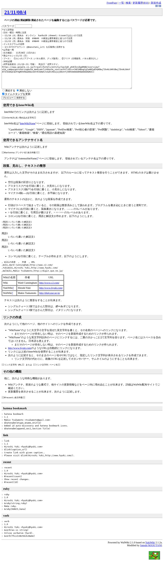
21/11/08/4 (15, 12)
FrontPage (112, 2)
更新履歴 (138, 2)
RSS (146, 2)
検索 (128, 2)
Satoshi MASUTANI (151, 545)
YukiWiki (150, 542)
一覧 (121, 2)
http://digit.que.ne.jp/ (49, 293)
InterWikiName (27, 123)
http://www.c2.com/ (49, 282)
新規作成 (156, 2)
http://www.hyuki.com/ (51, 288)
